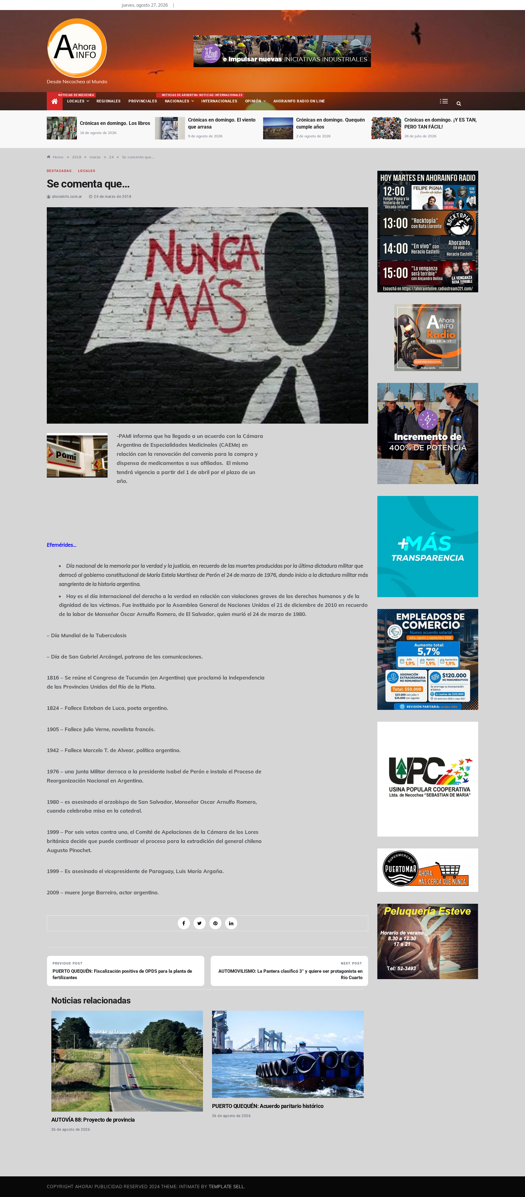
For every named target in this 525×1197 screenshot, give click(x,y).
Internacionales (220, 98)
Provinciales (143, 101)
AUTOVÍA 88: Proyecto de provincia (93, 1119)
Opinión (253, 101)
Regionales (109, 101)
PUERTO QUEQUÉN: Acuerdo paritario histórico (268, 1106)
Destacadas (59, 171)
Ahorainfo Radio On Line (299, 101)
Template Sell (226, 1186)
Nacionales (179, 98)
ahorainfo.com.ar (67, 196)
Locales (80, 98)
